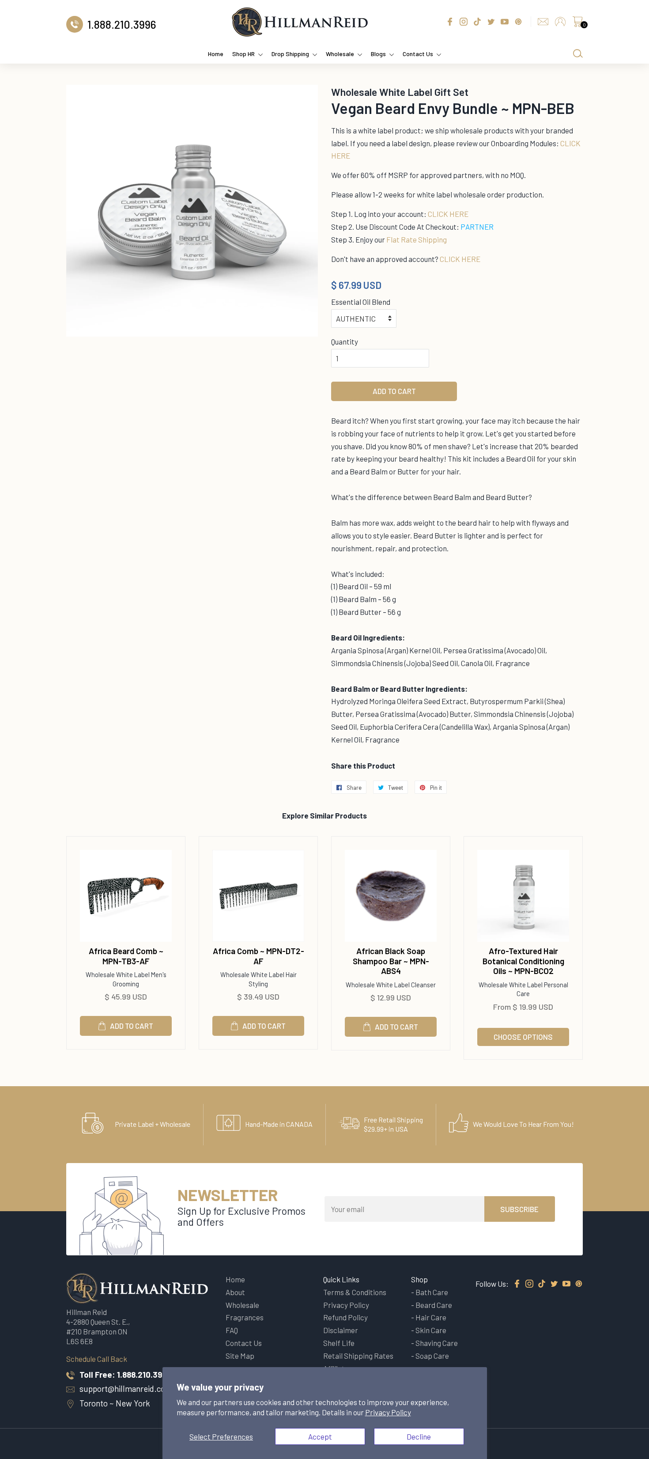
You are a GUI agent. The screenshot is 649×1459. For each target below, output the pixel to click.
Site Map (240, 1355)
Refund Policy (345, 1317)
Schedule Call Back (96, 1358)
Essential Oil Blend (360, 301)
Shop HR (243, 53)
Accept (320, 1436)
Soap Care (432, 1355)
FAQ (232, 1330)
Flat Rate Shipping (416, 239)
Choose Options (523, 1036)
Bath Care (431, 1292)
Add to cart (131, 1025)
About (235, 1292)
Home (215, 53)
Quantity (344, 341)
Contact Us (418, 53)
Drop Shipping (290, 53)
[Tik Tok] (542, 1284)
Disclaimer (340, 1330)
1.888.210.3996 (144, 1374)
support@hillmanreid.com (125, 1388)
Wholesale (340, 53)
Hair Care (430, 1317)
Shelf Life (339, 1342)
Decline (419, 1436)
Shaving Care (436, 1342)
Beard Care (433, 1304)
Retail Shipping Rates (358, 1355)
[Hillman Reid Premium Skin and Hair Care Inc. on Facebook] (517, 1284)
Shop (419, 1279)
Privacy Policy (388, 1412)
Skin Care (430, 1330)
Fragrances (245, 1317)
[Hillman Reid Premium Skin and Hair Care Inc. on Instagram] (529, 1284)
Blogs (378, 53)
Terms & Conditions (354, 1292)
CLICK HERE (448, 213)
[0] (577, 23)
